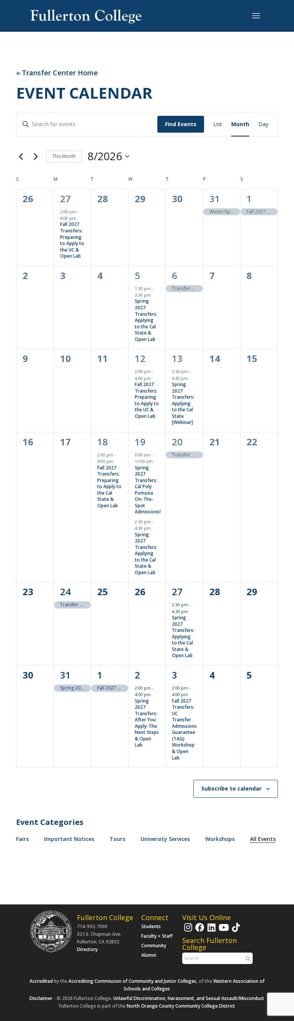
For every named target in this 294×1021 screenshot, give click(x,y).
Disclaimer (40, 998)
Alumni (148, 955)
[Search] (247, 959)
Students (151, 926)
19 (140, 441)
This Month (64, 156)
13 (177, 358)
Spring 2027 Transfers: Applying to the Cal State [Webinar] (183, 403)
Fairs (22, 838)
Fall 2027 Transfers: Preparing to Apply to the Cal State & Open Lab (109, 486)
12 (140, 358)
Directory (87, 949)
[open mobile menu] (256, 16)
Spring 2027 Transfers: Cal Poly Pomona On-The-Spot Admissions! (148, 489)
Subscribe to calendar (231, 788)
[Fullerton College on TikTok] (235, 931)
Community (153, 945)
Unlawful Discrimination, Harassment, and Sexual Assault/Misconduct (188, 998)
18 (102, 441)
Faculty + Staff (157, 936)
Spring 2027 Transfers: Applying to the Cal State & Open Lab (146, 320)
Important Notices (69, 838)
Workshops (220, 838)
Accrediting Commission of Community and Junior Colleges (132, 981)
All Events (263, 838)
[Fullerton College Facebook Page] (198, 931)
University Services (165, 838)
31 (214, 198)
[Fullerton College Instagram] (187, 931)
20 (177, 441)
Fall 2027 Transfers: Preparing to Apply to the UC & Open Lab (72, 240)
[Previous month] (20, 156)
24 (65, 591)
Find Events (180, 124)
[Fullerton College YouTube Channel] (223, 931)
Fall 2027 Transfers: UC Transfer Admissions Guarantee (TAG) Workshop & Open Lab (184, 729)
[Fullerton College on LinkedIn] (211, 931)
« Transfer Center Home (57, 72)
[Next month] (35, 156)
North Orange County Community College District (181, 1006)
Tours (117, 838)
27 (65, 198)
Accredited (41, 981)
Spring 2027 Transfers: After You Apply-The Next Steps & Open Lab (147, 723)
